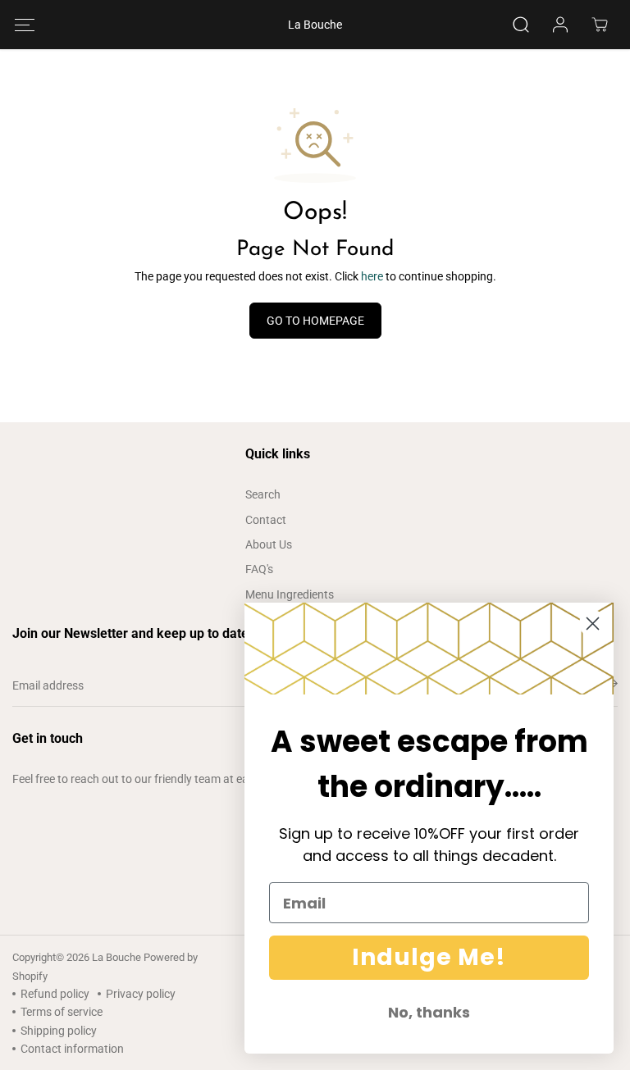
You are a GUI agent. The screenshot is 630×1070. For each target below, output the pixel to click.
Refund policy (55, 993)
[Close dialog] (592, 623)
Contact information (72, 1048)
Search (263, 494)
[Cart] (600, 25)
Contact (265, 519)
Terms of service (62, 1011)
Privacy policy (141, 993)
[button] (24, 25)
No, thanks (429, 1012)
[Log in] (560, 25)
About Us (268, 544)
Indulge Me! (429, 957)
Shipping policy (59, 1030)
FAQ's (259, 569)
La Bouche (116, 957)
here (372, 276)
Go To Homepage (315, 320)
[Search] (521, 25)
